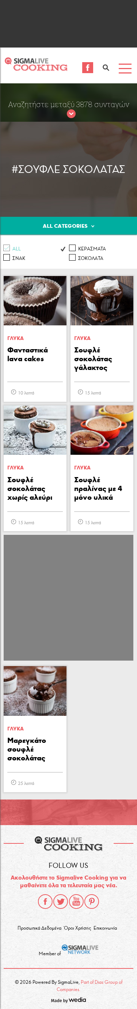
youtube (76, 901)
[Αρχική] (36, 69)
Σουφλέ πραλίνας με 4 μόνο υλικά (98, 488)
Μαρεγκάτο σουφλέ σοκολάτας (26, 749)
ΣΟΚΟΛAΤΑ (90, 258)
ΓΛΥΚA (15, 338)
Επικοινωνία (105, 928)
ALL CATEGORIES (65, 226)
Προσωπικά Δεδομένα (39, 928)
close (71, 114)
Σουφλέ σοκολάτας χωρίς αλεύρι (29, 488)
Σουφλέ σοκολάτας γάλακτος (93, 358)
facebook (45, 901)
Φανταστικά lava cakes (27, 354)
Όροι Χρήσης (77, 928)
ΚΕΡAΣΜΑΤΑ (92, 249)
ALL (16, 249)
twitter (60, 901)
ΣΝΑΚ (18, 258)
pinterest (91, 901)
